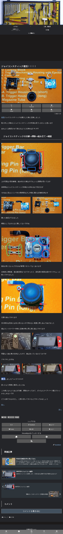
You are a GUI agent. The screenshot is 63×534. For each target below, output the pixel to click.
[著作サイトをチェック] (16, 436)
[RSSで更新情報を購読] (31, 441)
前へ (2, 404)
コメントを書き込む (31, 511)
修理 (18, 417)
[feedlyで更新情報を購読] (46, 436)
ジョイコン (11, 417)
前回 (2, 117)
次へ (60, 409)
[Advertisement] (31, 48)
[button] (51, 110)
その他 (4, 417)
